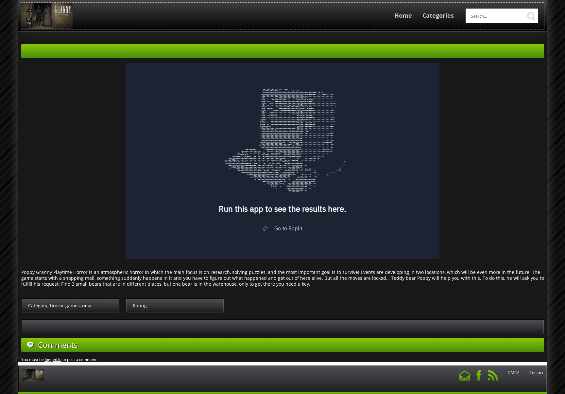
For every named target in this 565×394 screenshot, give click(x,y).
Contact (536, 372)
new (86, 305)
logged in (53, 359)
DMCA (514, 372)
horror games (65, 305)
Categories (438, 15)
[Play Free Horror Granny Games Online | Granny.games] (47, 27)
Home (403, 15)
